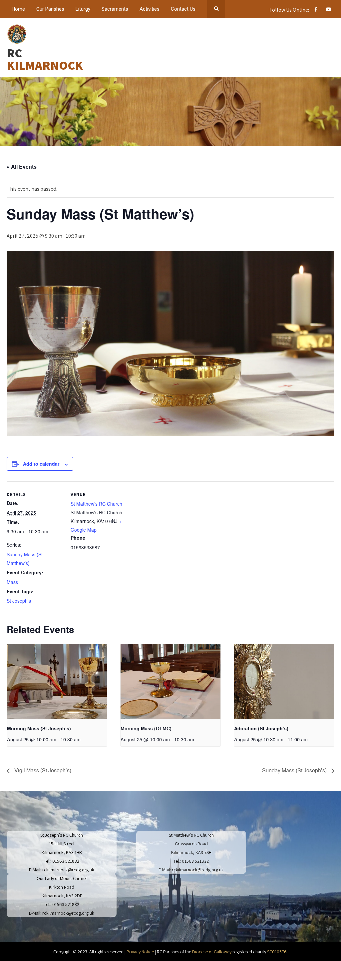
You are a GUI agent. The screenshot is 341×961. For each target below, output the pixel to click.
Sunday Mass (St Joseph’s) (295, 770)
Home (18, 9)
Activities (150, 9)
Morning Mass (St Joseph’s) (39, 728)
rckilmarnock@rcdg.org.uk (68, 870)
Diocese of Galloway (211, 952)
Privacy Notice (140, 952)
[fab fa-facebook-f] (316, 10)
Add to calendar (41, 463)
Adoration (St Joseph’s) (261, 728)
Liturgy (83, 9)
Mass (12, 582)
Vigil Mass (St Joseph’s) (42, 770)
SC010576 (277, 952)
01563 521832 (65, 861)
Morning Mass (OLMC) (146, 728)
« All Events (22, 166)
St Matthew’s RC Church (96, 503)
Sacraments (115, 9)
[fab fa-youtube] (328, 10)
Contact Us (183, 9)
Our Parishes (50, 9)
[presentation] (57, 681)
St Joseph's (19, 600)
